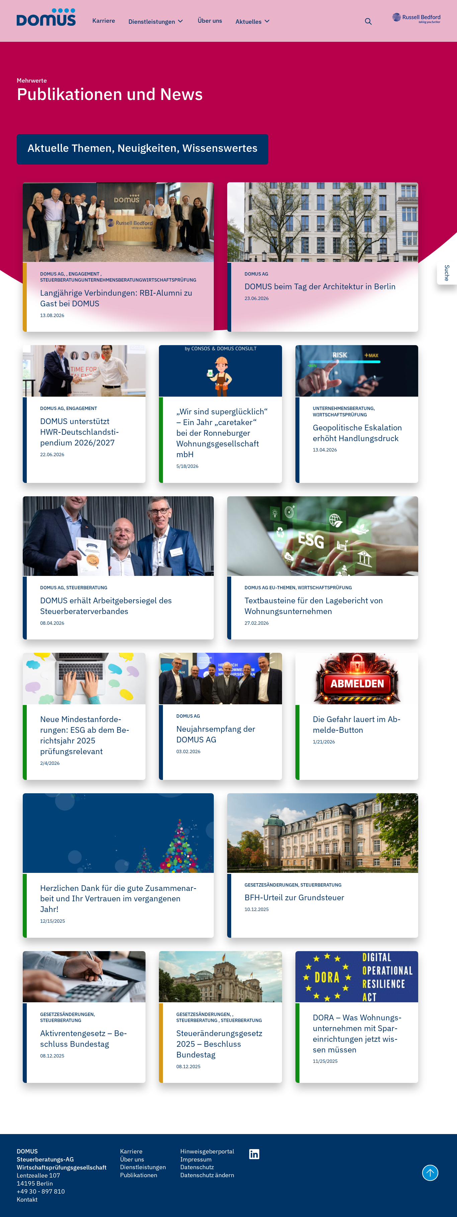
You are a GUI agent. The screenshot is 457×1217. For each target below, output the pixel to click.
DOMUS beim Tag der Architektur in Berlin (320, 286)
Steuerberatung (86, 588)
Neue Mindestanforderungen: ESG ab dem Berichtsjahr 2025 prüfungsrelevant (84, 735)
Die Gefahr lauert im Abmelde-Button (357, 724)
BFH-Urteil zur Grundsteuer (294, 897)
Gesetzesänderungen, (272, 885)
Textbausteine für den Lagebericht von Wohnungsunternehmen (314, 605)
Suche (447, 273)
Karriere (103, 20)
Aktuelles (249, 21)
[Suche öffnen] (368, 21)
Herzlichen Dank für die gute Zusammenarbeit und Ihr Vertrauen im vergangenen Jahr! (118, 899)
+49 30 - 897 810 (41, 1191)
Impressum (196, 1159)
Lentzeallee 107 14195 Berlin (38, 1179)
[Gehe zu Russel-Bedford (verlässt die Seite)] (416, 18)
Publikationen (138, 1175)
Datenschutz (197, 1167)
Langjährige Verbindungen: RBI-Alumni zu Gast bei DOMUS (116, 298)
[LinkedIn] (254, 1155)
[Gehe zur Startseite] (46, 18)
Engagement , (85, 274)
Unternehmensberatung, (344, 408)
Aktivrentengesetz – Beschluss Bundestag (83, 1038)
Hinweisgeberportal (207, 1151)
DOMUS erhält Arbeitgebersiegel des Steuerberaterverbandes (106, 605)
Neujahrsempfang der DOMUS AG (215, 734)
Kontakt (27, 1199)
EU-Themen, (283, 588)
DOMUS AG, (53, 408)
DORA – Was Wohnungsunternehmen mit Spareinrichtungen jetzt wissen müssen (357, 1033)
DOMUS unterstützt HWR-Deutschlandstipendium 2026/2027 (79, 432)
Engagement (81, 408)
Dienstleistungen (152, 21)
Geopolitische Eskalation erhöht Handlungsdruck (357, 432)
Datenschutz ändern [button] (207, 1175)
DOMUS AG (256, 274)
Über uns (210, 20)
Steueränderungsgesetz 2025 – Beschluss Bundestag (219, 1044)
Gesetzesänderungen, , (205, 1014)
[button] (429, 1173)
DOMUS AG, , (54, 274)
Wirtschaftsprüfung (340, 415)
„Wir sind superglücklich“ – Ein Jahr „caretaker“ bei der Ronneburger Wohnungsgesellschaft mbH (222, 433)
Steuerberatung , (198, 1020)
